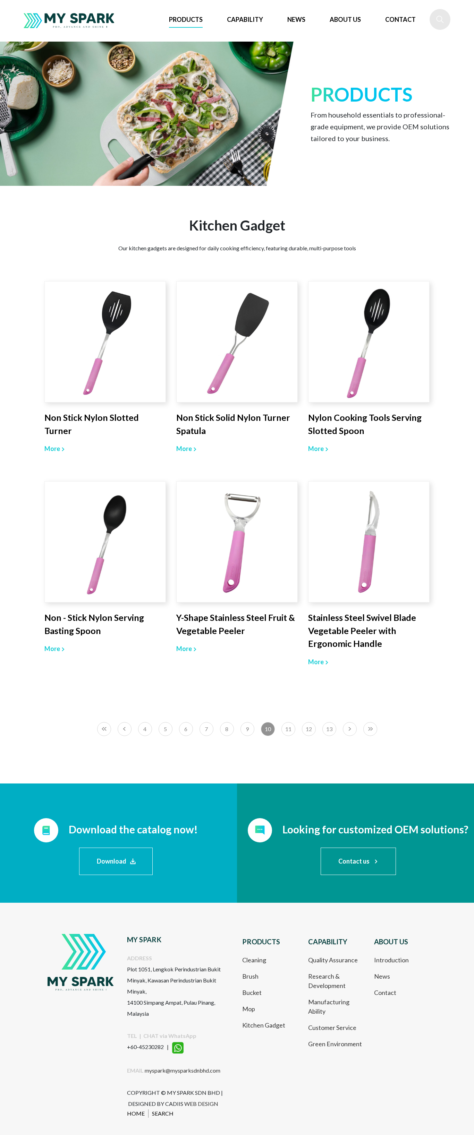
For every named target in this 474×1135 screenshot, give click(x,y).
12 (309, 729)
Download (111, 861)
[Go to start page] (104, 729)
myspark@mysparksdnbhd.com (182, 1070)
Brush (250, 976)
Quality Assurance (333, 960)
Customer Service (332, 1027)
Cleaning (254, 960)
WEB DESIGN (201, 1103)
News (382, 976)
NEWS (296, 19)
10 (268, 729)
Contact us (354, 861)
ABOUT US (345, 19)
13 (329, 729)
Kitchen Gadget (263, 1025)
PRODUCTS (186, 19)
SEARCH (162, 1113)
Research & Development (327, 980)
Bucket (252, 992)
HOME (136, 1113)
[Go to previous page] (125, 729)
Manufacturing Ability (328, 1006)
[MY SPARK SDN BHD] (69, 20)
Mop (248, 1009)
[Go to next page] (350, 729)
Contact (385, 992)
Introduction (391, 960)
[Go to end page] (370, 729)
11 (288, 729)
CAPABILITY (245, 19)
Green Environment (335, 1044)
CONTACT (400, 19)
